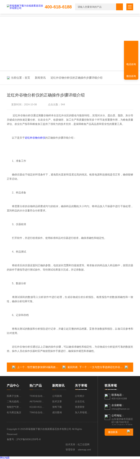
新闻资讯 (40, 77)
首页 (27, 77)
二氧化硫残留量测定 (15, 401)
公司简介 (80, 396)
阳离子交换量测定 (15, 396)
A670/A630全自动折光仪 (37, 401)
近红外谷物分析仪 (35, 137)
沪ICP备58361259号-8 (28, 439)
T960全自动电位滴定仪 (37, 412)
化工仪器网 (83, 444)
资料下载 (57, 407)
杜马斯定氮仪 (14, 412)
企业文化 (80, 401)
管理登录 (70, 449)
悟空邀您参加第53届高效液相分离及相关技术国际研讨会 (59, 367)
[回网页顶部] (131, 52)
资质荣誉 (80, 407)
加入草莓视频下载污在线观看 (83, 412)
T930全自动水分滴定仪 (37, 396)
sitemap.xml (84, 449)
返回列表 (72, 367)
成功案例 (57, 412)
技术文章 (57, 401)
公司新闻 (57, 396)
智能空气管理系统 (15, 407)
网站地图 (5, 457)
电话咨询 (131, 64)
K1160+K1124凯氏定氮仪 (37, 407)
